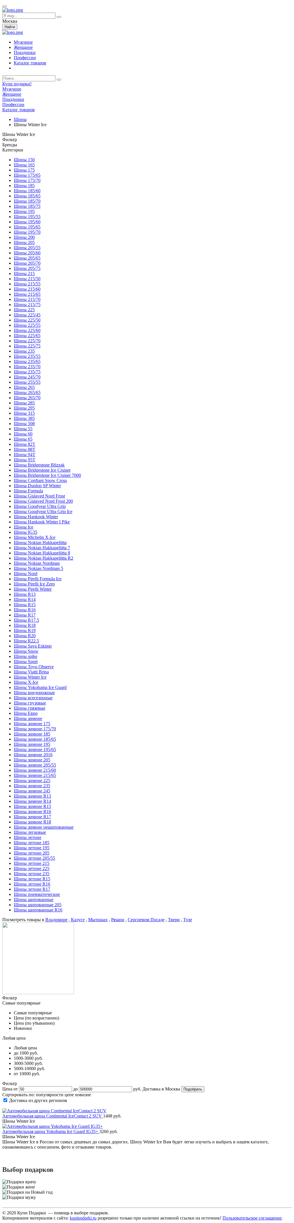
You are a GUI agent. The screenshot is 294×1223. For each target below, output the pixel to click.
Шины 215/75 (27, 304)
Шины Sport (26, 661)
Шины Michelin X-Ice (34, 537)
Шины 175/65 (27, 175)
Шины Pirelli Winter (33, 589)
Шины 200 (24, 237)
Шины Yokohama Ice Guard (40, 687)
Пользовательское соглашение (252, 1218)
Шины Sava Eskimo (33, 646)
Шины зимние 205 (32, 759)
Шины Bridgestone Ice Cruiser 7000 (47, 475)
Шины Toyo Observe (34, 666)
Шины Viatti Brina (31, 671)
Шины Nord (25, 573)
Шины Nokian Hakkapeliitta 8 (42, 552)
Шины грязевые (29, 708)
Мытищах (98, 919)
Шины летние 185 (31, 842)
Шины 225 (24, 309)
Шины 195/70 (27, 232)
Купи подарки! (17, 83)
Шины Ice (23, 527)
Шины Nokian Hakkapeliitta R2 (43, 558)
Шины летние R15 (32, 878)
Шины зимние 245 (32, 790)
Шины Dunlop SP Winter (37, 485)
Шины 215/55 (27, 283)
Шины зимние (28, 718)
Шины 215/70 (27, 299)
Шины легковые (30, 832)
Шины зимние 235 (32, 785)
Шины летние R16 (32, 884)
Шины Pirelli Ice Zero (34, 583)
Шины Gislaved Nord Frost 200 (43, 501)
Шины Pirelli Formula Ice (37, 578)
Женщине (23, 47)
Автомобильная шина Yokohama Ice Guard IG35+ (50, 1131)
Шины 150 (24, 159)
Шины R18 (25, 625)
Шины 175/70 (27, 180)
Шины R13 (25, 594)
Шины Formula (28, 490)
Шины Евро (26, 713)
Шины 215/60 (27, 289)
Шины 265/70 (27, 397)
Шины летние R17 (32, 889)
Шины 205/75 (27, 268)
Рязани (117, 919)
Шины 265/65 (27, 392)
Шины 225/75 (27, 345)
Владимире (56, 919)
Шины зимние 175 (32, 723)
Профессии (25, 57)
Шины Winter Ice (30, 677)
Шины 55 (23, 428)
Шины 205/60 (27, 252)
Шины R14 (25, 599)
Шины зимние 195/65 (35, 749)
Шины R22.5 (26, 640)
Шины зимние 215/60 (35, 770)
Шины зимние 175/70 (35, 728)
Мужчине (23, 42)
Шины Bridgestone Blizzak (39, 464)
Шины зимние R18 (32, 821)
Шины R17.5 (26, 620)
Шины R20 (25, 635)
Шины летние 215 (31, 863)
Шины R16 (25, 609)
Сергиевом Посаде (146, 919)
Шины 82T (24, 444)
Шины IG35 (25, 532)
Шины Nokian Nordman (37, 563)
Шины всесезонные (33, 697)
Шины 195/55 (27, 216)
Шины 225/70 (27, 340)
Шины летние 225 (31, 868)
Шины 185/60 (27, 190)
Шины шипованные (33, 899)
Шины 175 (24, 170)
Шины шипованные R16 (38, 909)
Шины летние (27, 837)
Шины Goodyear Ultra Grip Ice (43, 511)
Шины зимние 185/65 (35, 739)
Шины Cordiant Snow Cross (40, 480)
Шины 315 (24, 413)
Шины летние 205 (31, 852)
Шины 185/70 (27, 201)
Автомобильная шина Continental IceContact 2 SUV (52, 1115)
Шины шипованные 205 (37, 904)
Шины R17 (25, 615)
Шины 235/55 (27, 356)
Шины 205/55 (27, 247)
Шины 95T (24, 459)
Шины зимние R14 (32, 801)
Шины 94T (24, 454)
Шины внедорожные (34, 692)
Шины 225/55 (27, 325)
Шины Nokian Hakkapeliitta (40, 542)
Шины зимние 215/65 (35, 775)
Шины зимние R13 (32, 796)
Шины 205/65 (27, 258)
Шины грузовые (30, 702)
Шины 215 (24, 273)
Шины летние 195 (31, 847)
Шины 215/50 (27, 278)
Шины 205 (24, 242)
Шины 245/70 (27, 377)
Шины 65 (23, 439)
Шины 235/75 (27, 371)
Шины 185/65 (27, 195)
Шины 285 (24, 402)
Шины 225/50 (27, 320)
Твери (174, 919)
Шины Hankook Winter (36, 516)
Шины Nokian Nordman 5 (38, 568)
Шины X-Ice (26, 682)
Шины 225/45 (27, 314)
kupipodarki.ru (83, 1218)
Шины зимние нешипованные (44, 827)
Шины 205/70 (27, 263)
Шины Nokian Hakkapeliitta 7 (42, 547)
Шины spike (25, 656)
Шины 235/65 (27, 361)
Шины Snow (26, 651)
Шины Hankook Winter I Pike (42, 521)
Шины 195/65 (27, 226)
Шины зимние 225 (32, 780)
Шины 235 (24, 351)
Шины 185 (24, 185)
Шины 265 (24, 387)
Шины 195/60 (27, 221)
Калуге (78, 919)
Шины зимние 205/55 (35, 765)
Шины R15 (25, 604)
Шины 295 (24, 408)
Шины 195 (24, 211)
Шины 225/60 (27, 330)
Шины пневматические (37, 894)
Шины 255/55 (27, 382)
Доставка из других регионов (38, 1100)
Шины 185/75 (27, 206)
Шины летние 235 (31, 873)
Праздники (25, 52)
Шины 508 (24, 423)
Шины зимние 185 (32, 734)
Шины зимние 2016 (33, 754)
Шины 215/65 (27, 294)
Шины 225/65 (27, 335)
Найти (10, 27)
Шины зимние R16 (32, 811)
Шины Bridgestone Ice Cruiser (42, 470)
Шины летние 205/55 (34, 858)
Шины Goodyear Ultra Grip (40, 506)
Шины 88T (24, 449)
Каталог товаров (30, 62)
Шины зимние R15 (32, 806)
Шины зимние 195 (32, 744)
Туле (187, 919)
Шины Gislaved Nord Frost (39, 496)
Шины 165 (24, 164)
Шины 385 (24, 418)
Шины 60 (23, 433)
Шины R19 (25, 630)
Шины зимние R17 (32, 816)
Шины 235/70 (27, 366)
